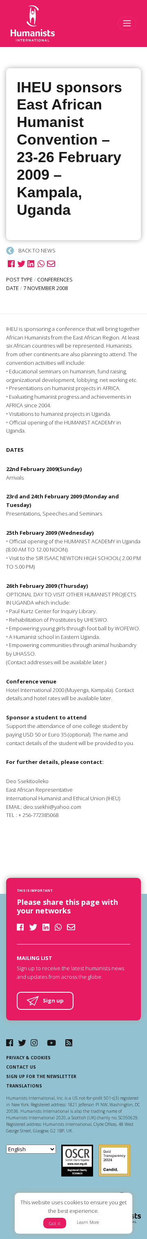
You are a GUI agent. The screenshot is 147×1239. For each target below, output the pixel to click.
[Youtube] (51, 1042)
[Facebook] (9, 1042)
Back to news (36, 250)
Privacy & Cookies (28, 1057)
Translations (24, 1086)
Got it (54, 1223)
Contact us (21, 1067)
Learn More (88, 1222)
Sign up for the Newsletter (41, 1076)
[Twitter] (22, 1042)
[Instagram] (34, 1042)
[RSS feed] (68, 1042)
